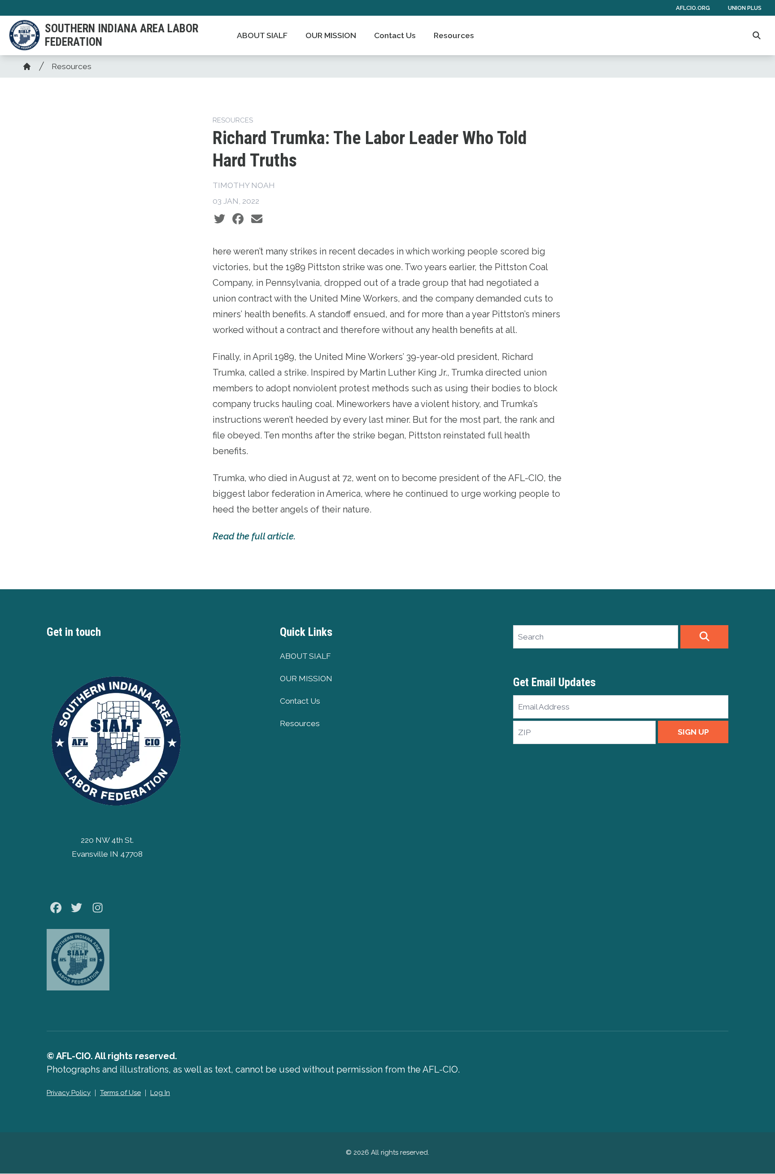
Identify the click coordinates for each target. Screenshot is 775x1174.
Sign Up (693, 731)
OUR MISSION (330, 35)
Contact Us (395, 35)
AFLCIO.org (693, 7)
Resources (454, 35)
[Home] (26, 66)
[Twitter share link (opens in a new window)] (219, 219)
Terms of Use (120, 1093)
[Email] (257, 219)
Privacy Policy (69, 1093)
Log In (160, 1093)
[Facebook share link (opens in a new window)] (238, 219)
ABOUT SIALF (262, 35)
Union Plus (745, 7)
